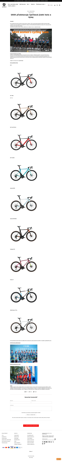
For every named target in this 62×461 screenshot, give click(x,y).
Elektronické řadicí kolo (30, 436)
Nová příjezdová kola (30, 435)
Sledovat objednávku (17, 442)
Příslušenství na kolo (40, 4)
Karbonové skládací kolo (30, 444)
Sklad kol (33, 4)
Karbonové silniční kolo (30, 439)
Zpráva (12, 405)
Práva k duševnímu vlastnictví (6, 441)
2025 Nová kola (23, 4)
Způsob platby (16, 438)
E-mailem (33, 400)
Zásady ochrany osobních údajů (33, 417)
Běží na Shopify (31, 457)
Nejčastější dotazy (17, 439)
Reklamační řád (16, 436)
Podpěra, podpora (11, 6)
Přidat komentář (31, 414)
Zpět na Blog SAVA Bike (32, 425)
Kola (28, 4)
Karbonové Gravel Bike (30, 442)
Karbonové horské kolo (30, 441)
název (11, 400)
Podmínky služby (41, 417)
